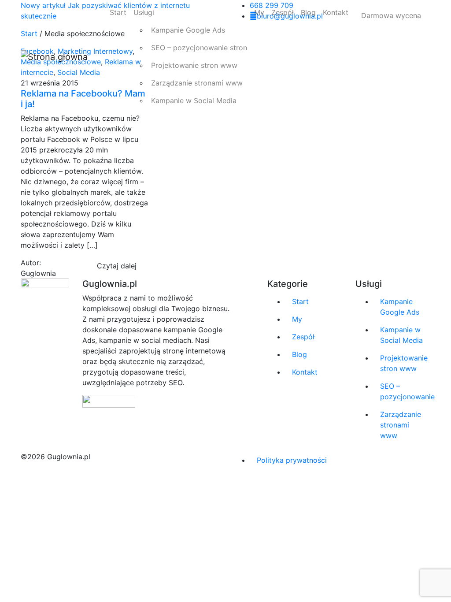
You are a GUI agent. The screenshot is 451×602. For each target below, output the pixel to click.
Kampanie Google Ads (188, 30)
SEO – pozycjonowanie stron (199, 47)
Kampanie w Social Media (194, 100)
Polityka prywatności (292, 460)
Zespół (282, 12)
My (259, 12)
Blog (308, 12)
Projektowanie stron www (194, 65)
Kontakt (335, 12)
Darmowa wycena (391, 15)
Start (118, 12)
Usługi (143, 12)
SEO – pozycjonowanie (405, 391)
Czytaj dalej (117, 265)
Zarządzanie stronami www (197, 82)
